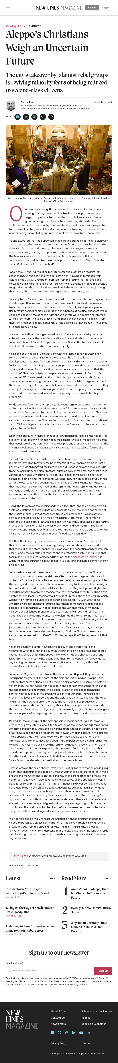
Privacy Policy (59, 1043)
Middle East (33, 866)
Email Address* (14, 963)
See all (53, 879)
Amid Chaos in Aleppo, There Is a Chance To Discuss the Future (90, 894)
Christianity (21, 866)
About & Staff (59, 1011)
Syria (23, 26)
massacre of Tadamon (86, 557)
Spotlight (13, 26)
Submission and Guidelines (97, 1011)
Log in (105, 8)
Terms (86, 1043)
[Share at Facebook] (17, 117)
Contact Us (58, 1018)
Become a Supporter (94, 1024)
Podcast (87, 1018)
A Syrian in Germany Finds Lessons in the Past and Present (89, 927)
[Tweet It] (34, 117)
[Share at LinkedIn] (26, 117)
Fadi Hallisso (27, 102)
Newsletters (58, 1024)
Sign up (92, 8)
